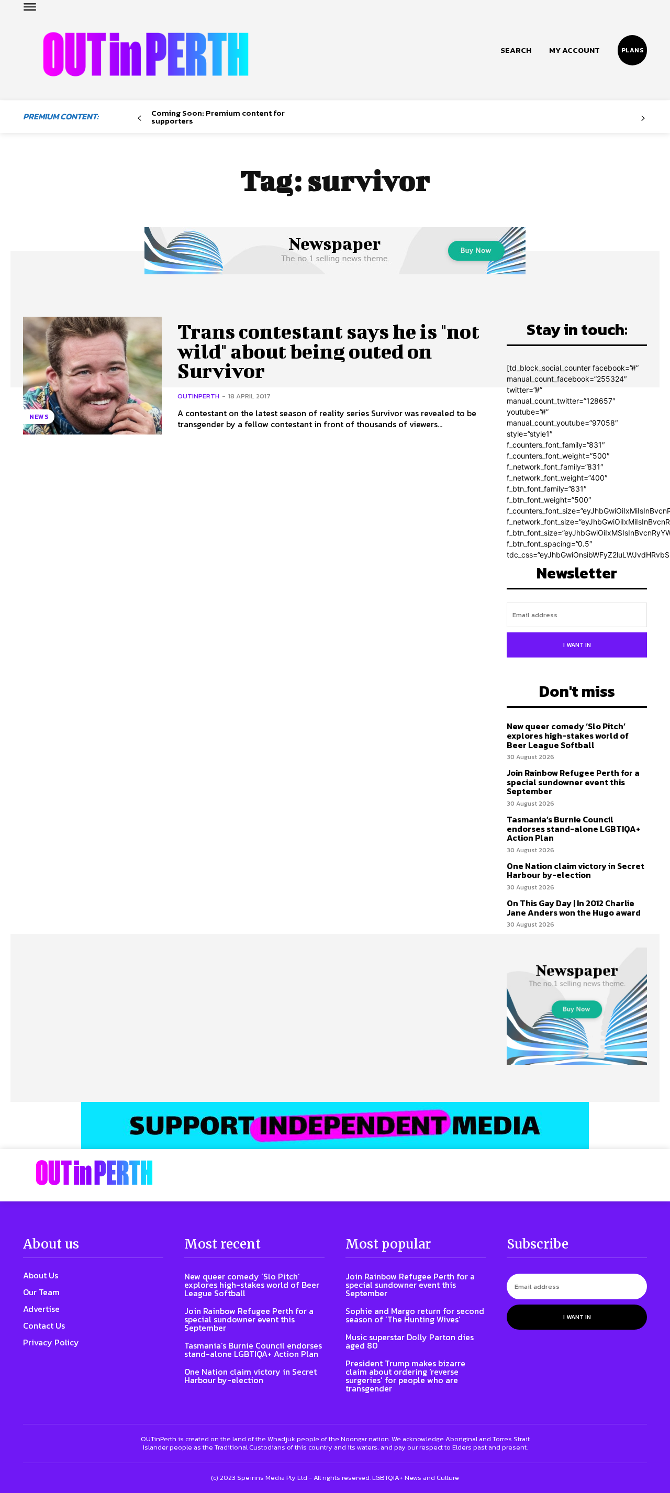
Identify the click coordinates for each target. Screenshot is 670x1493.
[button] (515, 50)
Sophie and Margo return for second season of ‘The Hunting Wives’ (414, 1315)
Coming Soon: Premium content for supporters (218, 117)
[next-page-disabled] (643, 118)
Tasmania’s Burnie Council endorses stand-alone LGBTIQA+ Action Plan (573, 828)
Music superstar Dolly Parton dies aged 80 (409, 1341)
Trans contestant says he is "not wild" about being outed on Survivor (328, 351)
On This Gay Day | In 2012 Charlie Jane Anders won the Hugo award (574, 908)
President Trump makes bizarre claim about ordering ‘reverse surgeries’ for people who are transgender (405, 1376)
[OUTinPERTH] (146, 54)
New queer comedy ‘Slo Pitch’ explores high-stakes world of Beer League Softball (568, 735)
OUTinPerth (198, 396)
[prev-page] (139, 118)
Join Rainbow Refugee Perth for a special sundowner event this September (573, 781)
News (38, 416)
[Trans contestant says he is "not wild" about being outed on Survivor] (92, 375)
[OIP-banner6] (335, 1125)
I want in (577, 645)
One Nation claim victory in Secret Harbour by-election (575, 871)
